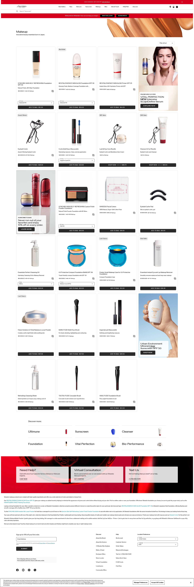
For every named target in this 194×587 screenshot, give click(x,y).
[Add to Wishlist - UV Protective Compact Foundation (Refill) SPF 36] (93, 279)
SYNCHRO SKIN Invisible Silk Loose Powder (21, 511)
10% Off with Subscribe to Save (97, 2)
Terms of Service (51, 543)
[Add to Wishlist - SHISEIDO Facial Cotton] (134, 213)
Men (106, 6)
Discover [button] (135, 6)
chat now (23, 479)
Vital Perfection (84, 444)
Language (141, 542)
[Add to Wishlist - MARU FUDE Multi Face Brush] (93, 336)
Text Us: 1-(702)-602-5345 (123, 554)
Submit (24, 548)
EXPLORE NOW (149, 106)
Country (140, 537)
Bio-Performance (133, 444)
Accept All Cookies (157, 582)
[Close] (191, 582)
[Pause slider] (182, 2)
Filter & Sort (163, 43)
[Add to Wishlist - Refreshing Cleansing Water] (53, 402)
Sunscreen (82, 431)
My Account (119, 538)
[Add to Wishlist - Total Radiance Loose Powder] (53, 336)
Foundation (35, 444)
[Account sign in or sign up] (174, 7)
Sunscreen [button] (88, 6)
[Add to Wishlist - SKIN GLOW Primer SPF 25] (134, 89)
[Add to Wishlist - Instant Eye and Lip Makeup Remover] (175, 279)
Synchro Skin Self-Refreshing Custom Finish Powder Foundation (80, 511)
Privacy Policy (42, 543)
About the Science (101, 542)
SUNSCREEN (122, 15)
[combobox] (98, 11)
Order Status (119, 546)
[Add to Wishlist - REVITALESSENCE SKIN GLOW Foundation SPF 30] (93, 89)
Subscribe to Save (121, 558)
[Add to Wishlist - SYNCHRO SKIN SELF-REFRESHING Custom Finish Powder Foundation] (93, 214)
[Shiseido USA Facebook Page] (17, 570)
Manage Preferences (140, 582)
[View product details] (36, 65)
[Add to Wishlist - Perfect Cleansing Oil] (53, 279)
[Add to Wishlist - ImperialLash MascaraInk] (134, 336)
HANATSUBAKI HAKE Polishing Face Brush (17, 502)
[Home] (21, 7)
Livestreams (99, 566)
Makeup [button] (98, 6)
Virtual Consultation (101, 562)
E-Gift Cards (119, 562)
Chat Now (119, 566)
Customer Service (121, 542)
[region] (97, 583)
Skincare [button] (78, 6)
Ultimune (34, 431)
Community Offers (101, 570)
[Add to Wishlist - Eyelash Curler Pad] (175, 213)
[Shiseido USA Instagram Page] (29, 570)
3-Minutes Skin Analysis (103, 546)
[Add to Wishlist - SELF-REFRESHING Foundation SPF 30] (53, 91)
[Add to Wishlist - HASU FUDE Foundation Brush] (134, 402)
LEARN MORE (26, 229)
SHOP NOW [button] (113, 165)
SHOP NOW (147, 352)
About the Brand (101, 538)
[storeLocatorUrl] (170, 7)
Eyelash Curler (174, 515)
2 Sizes (20, 282)
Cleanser (127, 431)
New (71, 6)
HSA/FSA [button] (126, 6)
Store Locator (100, 558)
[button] (177, 7)
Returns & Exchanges (122, 550)
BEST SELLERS (107, 15)
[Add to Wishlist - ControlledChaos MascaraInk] (93, 155)
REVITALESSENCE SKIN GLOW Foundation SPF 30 (137, 506)
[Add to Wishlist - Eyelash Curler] (53, 155)
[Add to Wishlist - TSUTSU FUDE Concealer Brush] (93, 402)
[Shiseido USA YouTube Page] (23, 570)
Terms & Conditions (90, 583)
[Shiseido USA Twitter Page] (35, 570)
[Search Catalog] (17, 11)
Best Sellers (62, 6)
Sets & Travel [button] (115, 6)
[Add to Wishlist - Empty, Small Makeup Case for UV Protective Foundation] (134, 280)
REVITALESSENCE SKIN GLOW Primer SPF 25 (20, 500)
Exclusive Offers (100, 554)
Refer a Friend (100, 550)
